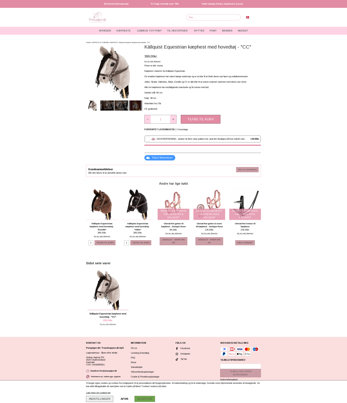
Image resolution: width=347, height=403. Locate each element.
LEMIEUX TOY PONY (149, 30)
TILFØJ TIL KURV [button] (200, 119)
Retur (133, 362)
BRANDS (227, 30)
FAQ (133, 357)
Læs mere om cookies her (98, 393)
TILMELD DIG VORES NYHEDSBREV (240, 373)
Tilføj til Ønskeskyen (162, 157)
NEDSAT (243, 30)
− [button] (148, 119)
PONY (213, 30)
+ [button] (173, 119)
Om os (134, 348)
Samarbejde (136, 367)
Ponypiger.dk (93, 348)
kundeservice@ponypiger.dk (104, 371)
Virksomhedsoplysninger (142, 372)
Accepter (144, 398)
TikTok (183, 359)
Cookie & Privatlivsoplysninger (145, 377)
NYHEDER (105, 30)
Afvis (124, 398)
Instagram (185, 354)
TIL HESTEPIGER (177, 30)
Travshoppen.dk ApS (113, 348)
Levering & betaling (140, 353)
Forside (88, 42)
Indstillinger (99, 398)
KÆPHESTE (123, 30)
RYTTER (199, 30)
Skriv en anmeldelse (247, 169)
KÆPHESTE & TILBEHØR (100, 42)
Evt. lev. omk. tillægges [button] (152, 61)
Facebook (185, 348)
